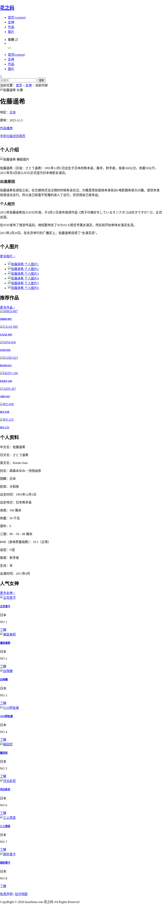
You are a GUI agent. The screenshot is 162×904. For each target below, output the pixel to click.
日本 (12, 112)
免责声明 (6, 894)
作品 (11, 27)
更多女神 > (7, 593)
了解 (3, 629)
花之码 (7, 7)
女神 (11, 22)
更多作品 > (7, 307)
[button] (81, 132)
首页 (17, 17)
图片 (11, 31)
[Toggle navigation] (9, 48)
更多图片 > (7, 256)
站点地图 (21, 894)
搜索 (41, 80)
